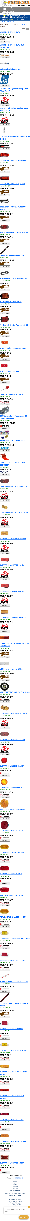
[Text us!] (23, 1217)
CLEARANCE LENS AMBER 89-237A (13, 617)
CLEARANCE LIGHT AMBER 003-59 (13, 539)
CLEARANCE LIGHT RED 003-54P (12, 740)
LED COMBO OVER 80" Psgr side (12, 184)
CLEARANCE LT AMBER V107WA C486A (15, 938)
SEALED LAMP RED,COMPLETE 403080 (14, 232)
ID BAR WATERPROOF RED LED (12, 255)
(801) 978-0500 (15, 1195)
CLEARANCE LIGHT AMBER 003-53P (13, 714)
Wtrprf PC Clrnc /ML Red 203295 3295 (14, 371)
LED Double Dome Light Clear (11, 669)
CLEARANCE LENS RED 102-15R (12, 766)
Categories (15, 1183)
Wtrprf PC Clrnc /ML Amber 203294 (14, 348)
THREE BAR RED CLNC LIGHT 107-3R (14, 982)
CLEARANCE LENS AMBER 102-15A (13, 787)
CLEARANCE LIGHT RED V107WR (12, 960)
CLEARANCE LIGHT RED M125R (12, 1163)
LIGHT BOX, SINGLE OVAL (10, 32)
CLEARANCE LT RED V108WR (11, 874)
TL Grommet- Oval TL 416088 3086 (13, 279)
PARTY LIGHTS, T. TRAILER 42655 (12, 440)
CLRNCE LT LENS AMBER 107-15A (13, 1050)
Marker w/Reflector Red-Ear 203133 (14, 325)
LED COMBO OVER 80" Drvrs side (13, 161)
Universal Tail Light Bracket (11, 69)
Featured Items (15, 1190)
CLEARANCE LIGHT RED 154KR (12, 1120)
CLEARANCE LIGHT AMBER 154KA (13, 1141)
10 (27, 26)
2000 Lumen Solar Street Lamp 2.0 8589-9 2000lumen (13, 417)
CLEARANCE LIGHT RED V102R (11, 831)
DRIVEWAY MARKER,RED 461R (11, 394)
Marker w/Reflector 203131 (11, 302)
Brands (15, 1184)
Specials (15, 1188)
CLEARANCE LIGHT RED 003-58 (12, 565)
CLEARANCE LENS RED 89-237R (12, 591)
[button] (28, 13)
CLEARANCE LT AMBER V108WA (12, 852)
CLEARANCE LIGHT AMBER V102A (13, 809)
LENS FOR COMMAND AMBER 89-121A (15, 513)
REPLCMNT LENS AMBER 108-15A (13, 917)
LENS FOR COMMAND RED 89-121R (13, 486)
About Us (15, 1186)
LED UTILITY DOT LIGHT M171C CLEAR (15, 692)
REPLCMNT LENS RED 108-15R (11, 895)
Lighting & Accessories (7, 21)
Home (15, 1181)
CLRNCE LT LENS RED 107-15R (11, 1029)
